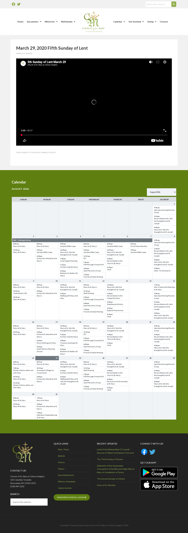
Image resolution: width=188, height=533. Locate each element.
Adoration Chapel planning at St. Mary (47, 416)
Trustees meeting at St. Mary (69, 344)
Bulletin (61, 456)
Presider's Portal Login (70, 497)
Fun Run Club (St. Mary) (69, 267)
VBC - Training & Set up (22, 240)
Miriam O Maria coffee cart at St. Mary (23, 371)
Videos (61, 469)
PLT (85, 258)
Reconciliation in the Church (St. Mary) (115, 262)
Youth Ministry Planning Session (46, 350)
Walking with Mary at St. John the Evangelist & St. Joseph (69, 381)
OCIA (109, 269)
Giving (150, 21)
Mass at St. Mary (19, 246)
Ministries (50, 21)
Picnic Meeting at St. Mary (46, 343)
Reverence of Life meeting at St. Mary (117, 382)
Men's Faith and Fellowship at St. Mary (164, 288)
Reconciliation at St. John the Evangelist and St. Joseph (163, 221)
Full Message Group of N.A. (94, 264)
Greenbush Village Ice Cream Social (45, 371)
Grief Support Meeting (68, 261)
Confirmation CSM (20, 293)
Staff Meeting (89, 293)
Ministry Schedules (66, 481)
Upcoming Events (66, 475)
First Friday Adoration (139, 246)
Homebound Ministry (115, 304)
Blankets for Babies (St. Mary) (69, 274)
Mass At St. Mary (19, 252)
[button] (34, 21)
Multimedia (66, 21)
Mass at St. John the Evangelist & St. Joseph (68, 253)
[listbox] (161, 192)
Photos (61, 462)
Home (20, 21)
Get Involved (135, 21)
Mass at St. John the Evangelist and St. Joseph (163, 231)
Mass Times (63, 449)
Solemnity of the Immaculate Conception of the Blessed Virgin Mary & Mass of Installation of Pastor (115, 469)
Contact (164, 21)
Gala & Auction (65, 488)
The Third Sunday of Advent (110, 459)
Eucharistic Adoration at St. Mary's (47, 259)
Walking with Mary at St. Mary (69, 297)
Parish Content (49, 152)
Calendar (117, 21)
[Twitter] (19, 4)
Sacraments (32, 21)
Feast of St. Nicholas (106, 485)
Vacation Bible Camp (44, 252)
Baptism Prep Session (115, 310)
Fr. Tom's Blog (34, 152)
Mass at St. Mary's (90, 246)
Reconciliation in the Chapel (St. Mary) (115, 297)
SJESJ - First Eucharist (162, 271)
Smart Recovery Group (92, 271)
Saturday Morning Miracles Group (164, 211)
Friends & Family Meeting (93, 277)
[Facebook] (13, 4)
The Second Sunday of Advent (111, 478)
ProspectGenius (77, 525)
